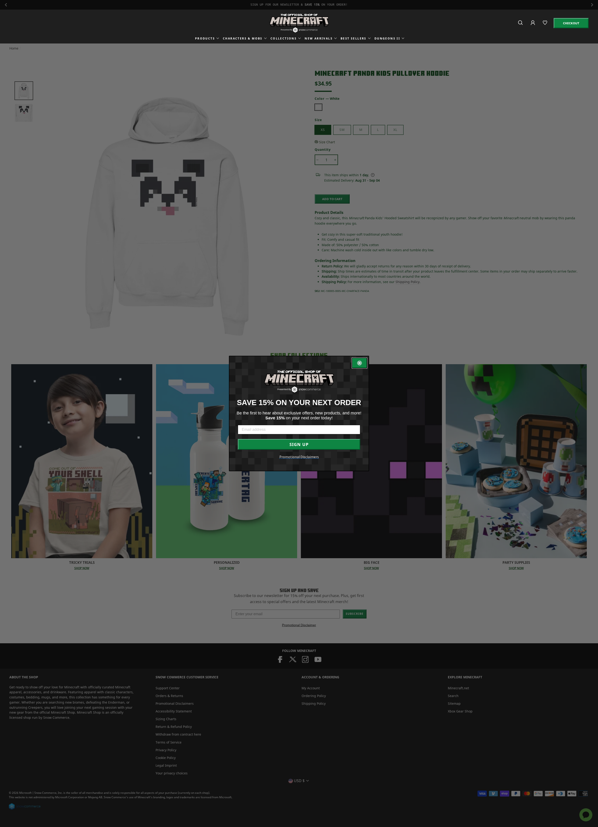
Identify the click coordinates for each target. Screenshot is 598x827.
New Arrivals (319, 38)
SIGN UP (299, 444)
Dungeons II (387, 38)
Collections (284, 38)
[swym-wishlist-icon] (545, 24)
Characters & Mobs (243, 38)
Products (205, 38)
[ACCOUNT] (533, 26)
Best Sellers (354, 38)
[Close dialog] (359, 363)
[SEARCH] (520, 24)
